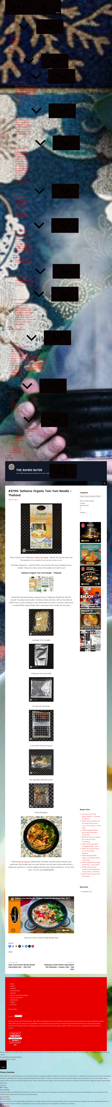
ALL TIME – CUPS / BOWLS (19, 148)
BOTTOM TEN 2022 (21, 209)
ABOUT (9, 32)
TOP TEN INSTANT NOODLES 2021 (25, 97)
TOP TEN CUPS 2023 (21, 166)
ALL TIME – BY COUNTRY (19, 230)
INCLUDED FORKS (16, 411)
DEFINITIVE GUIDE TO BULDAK (21, 351)
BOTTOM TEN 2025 (21, 202)
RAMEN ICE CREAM (17, 370)
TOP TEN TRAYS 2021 (21, 305)
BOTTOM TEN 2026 (21, 200)
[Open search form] (63, 471)
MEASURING (15, 445)
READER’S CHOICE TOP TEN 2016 (25, 319)
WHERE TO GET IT (17, 450)
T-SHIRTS (14, 406)
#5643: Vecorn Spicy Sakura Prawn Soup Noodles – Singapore (90, 851)
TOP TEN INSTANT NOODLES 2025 (26, 88)
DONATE (10, 52)
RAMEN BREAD (15, 374)
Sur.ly (18, 1042)
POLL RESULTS (15, 443)
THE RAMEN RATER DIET (19, 377)
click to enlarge (34, 597)
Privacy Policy (12, 1009)
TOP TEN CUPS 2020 (21, 179)
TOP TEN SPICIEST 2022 (22, 127)
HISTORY (14, 45)
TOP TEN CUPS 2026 (21, 152)
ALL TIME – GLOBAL (17, 81)
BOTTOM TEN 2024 (21, 205)
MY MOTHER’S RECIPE (22, 433)
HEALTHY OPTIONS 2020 (23, 310)
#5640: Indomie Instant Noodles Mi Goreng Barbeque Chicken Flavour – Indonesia (91, 869)
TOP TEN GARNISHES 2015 (23, 315)
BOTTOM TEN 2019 (21, 216)
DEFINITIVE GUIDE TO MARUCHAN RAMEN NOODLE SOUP (29, 358)
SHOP (13, 400)
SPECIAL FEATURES (13, 343)
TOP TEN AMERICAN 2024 (23, 253)
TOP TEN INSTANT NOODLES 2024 (26, 90)
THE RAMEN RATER (29, 470)
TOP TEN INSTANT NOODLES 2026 (26, 85)
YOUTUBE (14, 40)
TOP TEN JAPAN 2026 (21, 237)
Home (9, 18)
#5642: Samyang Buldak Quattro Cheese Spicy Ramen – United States (91, 858)
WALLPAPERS (15, 409)
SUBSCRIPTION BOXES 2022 (23, 303)
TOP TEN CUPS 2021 (21, 175)
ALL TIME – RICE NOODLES (19, 276)
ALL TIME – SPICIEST (17, 116)
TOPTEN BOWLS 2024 (22, 159)
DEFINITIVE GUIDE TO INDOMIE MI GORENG (25, 356)
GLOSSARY (14, 404)
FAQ (12, 402)
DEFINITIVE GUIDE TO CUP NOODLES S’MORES (26, 365)
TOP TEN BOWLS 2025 (22, 154)
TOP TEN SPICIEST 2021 (22, 129)
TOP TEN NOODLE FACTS (23, 322)
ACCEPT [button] (13, 1059)
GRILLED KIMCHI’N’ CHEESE (24, 436)
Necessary (4, 1087)
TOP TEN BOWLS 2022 (22, 168)
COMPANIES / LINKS (17, 448)
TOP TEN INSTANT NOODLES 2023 (26, 92)
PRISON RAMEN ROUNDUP (19, 347)
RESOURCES (11, 391)
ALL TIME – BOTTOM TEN (19, 196)
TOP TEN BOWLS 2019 (22, 182)
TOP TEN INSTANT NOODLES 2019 (25, 101)
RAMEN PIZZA (15, 372)
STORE (9, 455)
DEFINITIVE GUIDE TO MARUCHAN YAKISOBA (25, 361)
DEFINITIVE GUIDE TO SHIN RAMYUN (23, 354)
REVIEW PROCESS (16, 38)
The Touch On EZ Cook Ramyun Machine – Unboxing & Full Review (91, 816)
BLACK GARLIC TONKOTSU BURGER (26, 429)
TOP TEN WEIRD (20, 324)
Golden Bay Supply (41, 557)
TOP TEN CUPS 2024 (21, 161)
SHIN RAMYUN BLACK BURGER (24, 431)
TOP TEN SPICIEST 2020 (22, 131)
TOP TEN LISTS (12, 66)
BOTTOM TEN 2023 (21, 207)
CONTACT (10, 458)
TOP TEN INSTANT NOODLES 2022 (26, 95)
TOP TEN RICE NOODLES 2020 (24, 280)
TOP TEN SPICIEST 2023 (22, 124)
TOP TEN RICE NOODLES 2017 (24, 283)
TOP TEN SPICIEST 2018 (22, 134)
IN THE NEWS (15, 47)
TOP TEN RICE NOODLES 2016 (24, 285)
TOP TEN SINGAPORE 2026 (23, 239)
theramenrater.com (15, 1038)
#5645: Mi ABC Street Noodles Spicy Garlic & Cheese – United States (91, 839)
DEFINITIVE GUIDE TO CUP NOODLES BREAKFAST (26, 367)
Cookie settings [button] (5, 1059)
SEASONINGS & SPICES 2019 (23, 312)
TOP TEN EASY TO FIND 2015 (24, 317)
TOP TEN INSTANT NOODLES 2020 (26, 99)
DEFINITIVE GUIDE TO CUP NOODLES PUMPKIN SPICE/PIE (29, 363)
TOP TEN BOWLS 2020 (22, 177)
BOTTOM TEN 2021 (21, 212)
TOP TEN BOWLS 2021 (22, 173)
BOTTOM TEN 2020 (21, 214)
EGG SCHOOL (15, 397)
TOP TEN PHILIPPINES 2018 (23, 262)
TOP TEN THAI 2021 (21, 255)
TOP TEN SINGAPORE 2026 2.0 (24, 234)
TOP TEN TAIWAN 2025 (22, 244)
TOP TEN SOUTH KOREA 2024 (24, 251)
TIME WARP (14, 395)
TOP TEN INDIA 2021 (21, 260)
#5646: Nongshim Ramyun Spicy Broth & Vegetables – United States (90, 832)
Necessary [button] (3, 1085)
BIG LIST (9, 327)
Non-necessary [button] (4, 1096)
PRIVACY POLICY (16, 452)
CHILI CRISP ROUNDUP (18, 349)
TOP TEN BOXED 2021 (22, 308)
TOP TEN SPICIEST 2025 (22, 120)
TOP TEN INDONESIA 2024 (23, 248)
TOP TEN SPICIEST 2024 (22, 122)
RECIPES (13, 425)
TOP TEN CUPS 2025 (21, 156)
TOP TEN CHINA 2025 (21, 241)
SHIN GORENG (19, 440)
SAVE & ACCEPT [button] (5, 1106)
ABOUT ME (14, 36)
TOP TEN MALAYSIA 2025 (23, 246)
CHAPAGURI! (19, 438)
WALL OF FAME (16, 49)
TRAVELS (14, 43)
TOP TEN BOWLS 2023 (22, 163)
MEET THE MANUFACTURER (16, 329)
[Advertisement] (90, 676)
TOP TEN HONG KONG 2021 (23, 257)
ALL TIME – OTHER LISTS (19, 299)
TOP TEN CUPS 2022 (21, 170)
